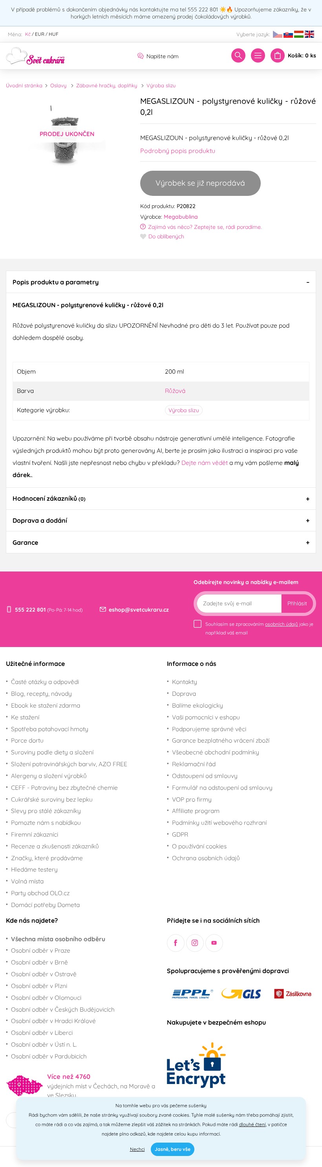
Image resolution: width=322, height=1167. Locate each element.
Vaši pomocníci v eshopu (206, 717)
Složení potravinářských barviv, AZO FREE (69, 764)
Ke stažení (25, 717)
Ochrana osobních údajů (206, 858)
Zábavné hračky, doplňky (106, 85)
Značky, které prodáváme (47, 858)
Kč (28, 34)
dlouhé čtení (252, 1124)
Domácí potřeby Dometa (45, 905)
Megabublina (181, 216)
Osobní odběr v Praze (40, 950)
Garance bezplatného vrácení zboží (220, 740)
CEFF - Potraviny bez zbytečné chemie (64, 787)
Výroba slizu (161, 85)
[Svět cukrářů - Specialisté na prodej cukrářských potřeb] (35, 55)
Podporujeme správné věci (209, 729)
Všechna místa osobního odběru (58, 939)
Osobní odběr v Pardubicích (49, 1056)
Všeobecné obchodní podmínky (215, 752)
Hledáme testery (34, 869)
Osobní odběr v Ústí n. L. (44, 1044)
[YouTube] (214, 943)
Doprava (184, 693)
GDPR (180, 834)
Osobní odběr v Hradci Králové (53, 1021)
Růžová (175, 391)
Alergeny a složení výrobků (49, 776)
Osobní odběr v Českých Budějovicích (63, 1009)
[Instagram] (195, 943)
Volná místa (27, 881)
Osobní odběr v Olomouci (46, 997)
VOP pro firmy (192, 799)
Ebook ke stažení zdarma (45, 705)
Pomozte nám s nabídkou (46, 822)
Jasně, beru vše (172, 1149)
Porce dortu (27, 740)
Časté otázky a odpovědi (45, 682)
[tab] (161, 282)
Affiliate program (196, 811)
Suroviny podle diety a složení (52, 752)
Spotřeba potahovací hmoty (49, 729)
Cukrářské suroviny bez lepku (52, 799)
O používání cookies (199, 846)
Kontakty (184, 682)
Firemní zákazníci (34, 834)
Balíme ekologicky (197, 705)
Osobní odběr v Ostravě (44, 974)
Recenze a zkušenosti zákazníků (55, 846)
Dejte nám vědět (204, 462)
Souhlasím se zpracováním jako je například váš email (259, 628)
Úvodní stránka (24, 85)
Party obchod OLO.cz (40, 893)
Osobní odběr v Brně (39, 962)
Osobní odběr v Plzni (39, 986)
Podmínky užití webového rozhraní (219, 822)
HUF (54, 34)
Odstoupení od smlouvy (205, 776)
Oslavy (58, 85)
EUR (39, 34)
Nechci (137, 1149)
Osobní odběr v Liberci (42, 1032)
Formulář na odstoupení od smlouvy (222, 787)
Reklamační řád (194, 764)
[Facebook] (176, 943)
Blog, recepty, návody (41, 693)
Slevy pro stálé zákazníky (46, 811)
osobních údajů (281, 624)
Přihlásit (297, 603)
